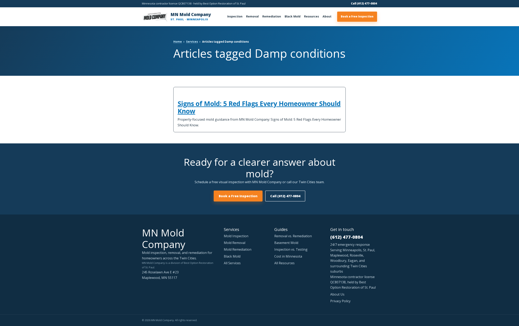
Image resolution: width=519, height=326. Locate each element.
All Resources (284, 263)
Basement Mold (286, 242)
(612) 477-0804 (346, 237)
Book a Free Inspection (357, 16)
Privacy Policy (340, 301)
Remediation (271, 16)
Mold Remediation (237, 249)
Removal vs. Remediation (293, 236)
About (327, 16)
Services (192, 41)
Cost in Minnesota (288, 256)
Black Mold (292, 16)
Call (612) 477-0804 (364, 3)
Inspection (234, 16)
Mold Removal (234, 242)
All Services (232, 263)
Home (177, 41)
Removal (252, 16)
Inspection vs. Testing (291, 249)
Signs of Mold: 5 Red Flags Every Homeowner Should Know (259, 107)
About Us (337, 294)
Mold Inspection (236, 236)
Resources (311, 16)
